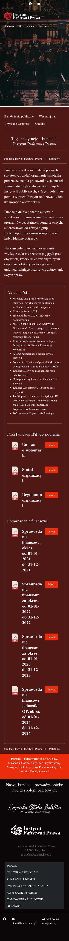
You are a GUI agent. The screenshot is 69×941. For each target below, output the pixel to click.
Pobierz (51, 445)
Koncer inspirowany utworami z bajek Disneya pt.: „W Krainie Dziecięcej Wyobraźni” (34, 345)
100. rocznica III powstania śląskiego (33, 413)
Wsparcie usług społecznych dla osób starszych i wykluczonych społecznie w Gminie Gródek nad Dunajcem (33, 303)
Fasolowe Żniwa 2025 (25, 311)
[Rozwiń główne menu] (61, 25)
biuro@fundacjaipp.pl (24, 923)
